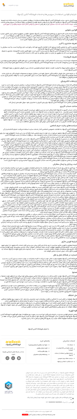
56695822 (59, 402)
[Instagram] (7, 358)
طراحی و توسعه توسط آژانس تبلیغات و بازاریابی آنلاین (38, 414)
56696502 (52, 402)
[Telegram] (19, 358)
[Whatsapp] (13, 358)
